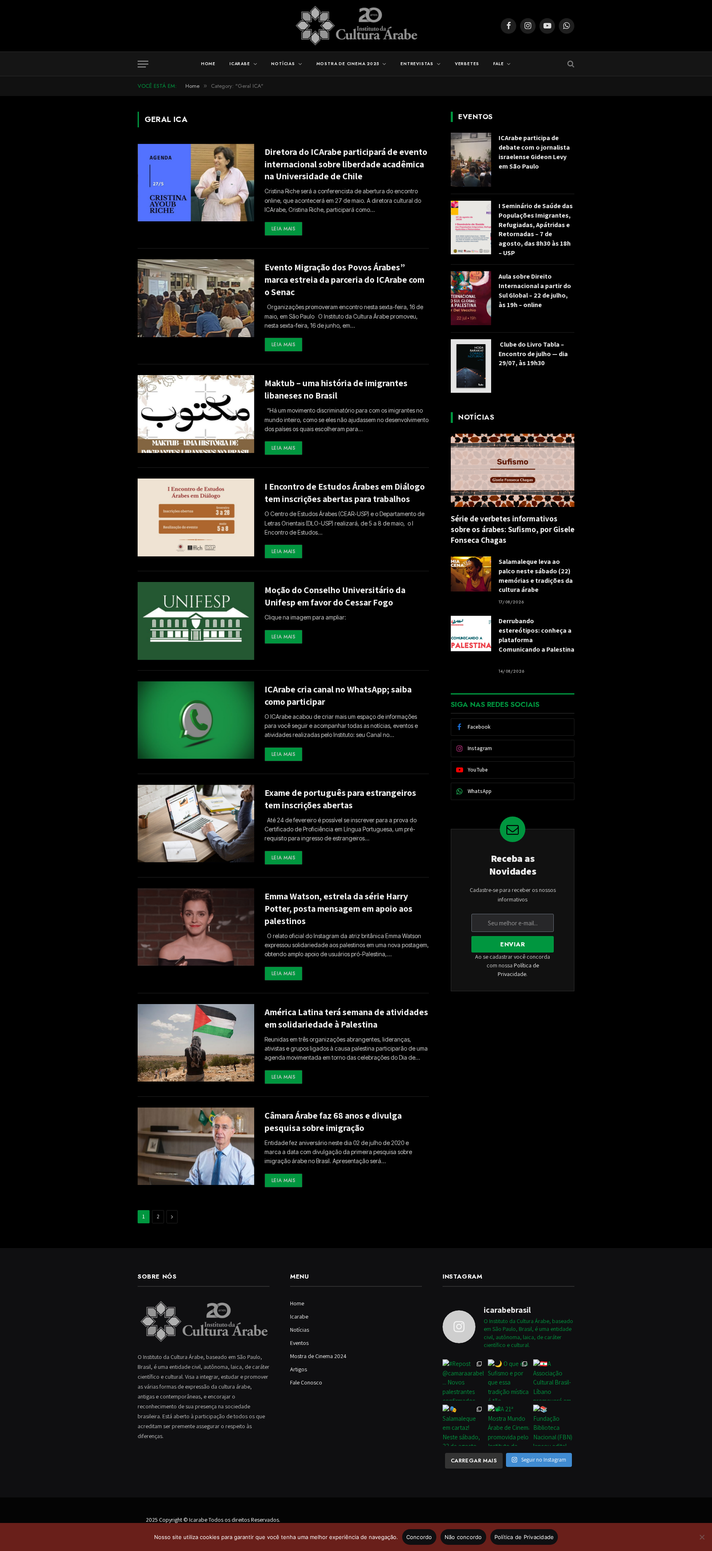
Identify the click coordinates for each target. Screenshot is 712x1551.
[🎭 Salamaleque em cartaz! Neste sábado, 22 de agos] (463, 1425)
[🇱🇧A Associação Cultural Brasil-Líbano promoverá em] (553, 1380)
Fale (498, 64)
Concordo (419, 1537)
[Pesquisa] (570, 64)
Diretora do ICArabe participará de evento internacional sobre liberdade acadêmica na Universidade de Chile (346, 164)
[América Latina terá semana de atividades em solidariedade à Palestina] (196, 1043)
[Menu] (143, 64)
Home (208, 64)
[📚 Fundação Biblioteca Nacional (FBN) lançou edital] (553, 1425)
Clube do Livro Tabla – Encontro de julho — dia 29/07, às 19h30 (533, 354)
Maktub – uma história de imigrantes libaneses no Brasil (336, 389)
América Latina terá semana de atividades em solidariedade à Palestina (346, 1018)
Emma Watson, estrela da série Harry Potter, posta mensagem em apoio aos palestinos (338, 908)
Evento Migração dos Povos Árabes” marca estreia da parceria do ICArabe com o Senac (344, 279)
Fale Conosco (306, 1382)
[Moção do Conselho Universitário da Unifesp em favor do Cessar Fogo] (196, 621)
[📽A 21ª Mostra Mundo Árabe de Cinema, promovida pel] (508, 1425)
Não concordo (463, 1537)
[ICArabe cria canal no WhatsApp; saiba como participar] (196, 720)
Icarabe (240, 64)
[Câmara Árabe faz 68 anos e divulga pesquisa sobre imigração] (196, 1146)
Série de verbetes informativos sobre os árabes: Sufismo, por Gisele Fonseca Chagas (512, 529)
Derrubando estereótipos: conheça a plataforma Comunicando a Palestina (536, 640)
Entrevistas (416, 64)
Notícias (283, 64)
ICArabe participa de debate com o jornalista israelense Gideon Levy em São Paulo (534, 152)
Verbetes (467, 64)
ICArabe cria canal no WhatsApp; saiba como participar (338, 695)
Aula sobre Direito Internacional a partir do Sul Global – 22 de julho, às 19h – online (535, 290)
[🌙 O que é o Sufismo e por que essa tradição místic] (508, 1380)
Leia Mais (283, 228)
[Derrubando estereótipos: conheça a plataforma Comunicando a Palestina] (471, 633)
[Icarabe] (356, 26)
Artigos (298, 1369)
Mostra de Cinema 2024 (318, 1356)
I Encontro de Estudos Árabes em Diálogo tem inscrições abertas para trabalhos (345, 492)
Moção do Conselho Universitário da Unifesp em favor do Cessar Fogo (335, 596)
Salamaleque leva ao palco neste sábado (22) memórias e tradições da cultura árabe (536, 575)
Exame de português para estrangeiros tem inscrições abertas (340, 799)
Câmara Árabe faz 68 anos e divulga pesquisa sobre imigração (333, 1121)
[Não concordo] (702, 1537)
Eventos (299, 1343)
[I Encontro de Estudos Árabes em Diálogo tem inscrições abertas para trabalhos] (196, 517)
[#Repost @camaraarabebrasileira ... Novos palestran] (463, 1380)
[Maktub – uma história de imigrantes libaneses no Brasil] (196, 414)
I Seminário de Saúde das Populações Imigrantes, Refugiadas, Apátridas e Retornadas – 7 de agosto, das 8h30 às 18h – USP (536, 229)
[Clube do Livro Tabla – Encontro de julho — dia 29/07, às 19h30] (471, 366)
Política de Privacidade (524, 1537)
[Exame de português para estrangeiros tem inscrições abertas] (196, 824)
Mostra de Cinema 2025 (347, 64)
